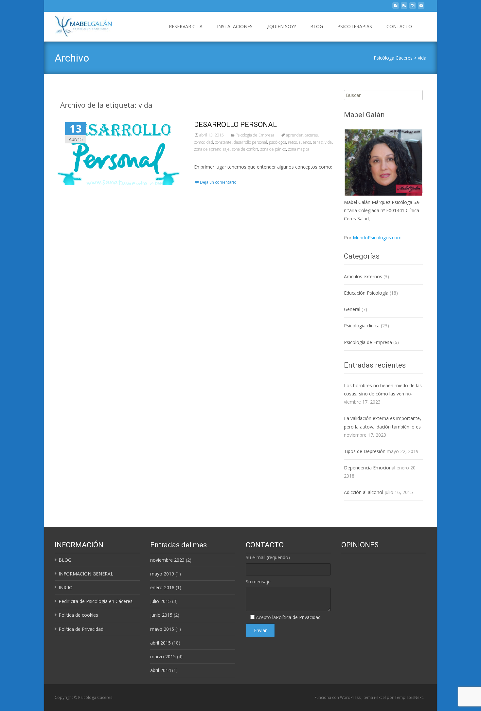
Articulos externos (363, 276)
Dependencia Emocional (369, 468)
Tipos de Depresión (364, 451)
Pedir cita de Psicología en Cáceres (96, 601)
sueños (305, 142)
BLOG (316, 26)
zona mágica (298, 149)
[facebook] (395, 7)
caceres (311, 135)
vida (422, 58)
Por (372, 237)
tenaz (318, 142)
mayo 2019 (162, 574)
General (352, 309)
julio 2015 (160, 601)
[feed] (404, 7)
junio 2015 (161, 615)
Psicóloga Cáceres (393, 58)
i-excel (380, 697)
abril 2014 (160, 670)
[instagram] (412, 7)
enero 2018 (162, 587)
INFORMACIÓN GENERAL (86, 574)
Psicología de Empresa (255, 135)
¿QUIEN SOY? (281, 26)
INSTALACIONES (235, 26)
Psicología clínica (362, 325)
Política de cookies (78, 615)
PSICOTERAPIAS (354, 26)
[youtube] (421, 7)
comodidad (203, 142)
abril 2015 (160, 643)
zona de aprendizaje (212, 149)
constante (223, 142)
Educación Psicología (366, 293)
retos (292, 142)
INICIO (66, 587)
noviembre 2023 (167, 560)
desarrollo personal (250, 142)
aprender (294, 135)
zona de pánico (273, 149)
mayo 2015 (162, 629)
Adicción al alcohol (363, 492)
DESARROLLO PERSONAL (235, 124)
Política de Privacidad (81, 629)
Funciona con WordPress (338, 697)
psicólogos (277, 142)
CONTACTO (399, 26)
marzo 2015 (163, 656)
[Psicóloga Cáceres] (78, 25)
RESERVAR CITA (186, 26)
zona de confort (245, 149)
